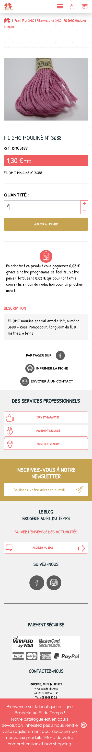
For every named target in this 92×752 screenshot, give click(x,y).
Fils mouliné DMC (49, 20)
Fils (17, 20)
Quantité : (16, 194)
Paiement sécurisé (48, 430)
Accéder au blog (42, 547)
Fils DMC (28, 20)
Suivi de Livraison (48, 444)
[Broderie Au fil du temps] (7, 6)
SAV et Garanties (48, 417)
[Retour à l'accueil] (7, 20)
